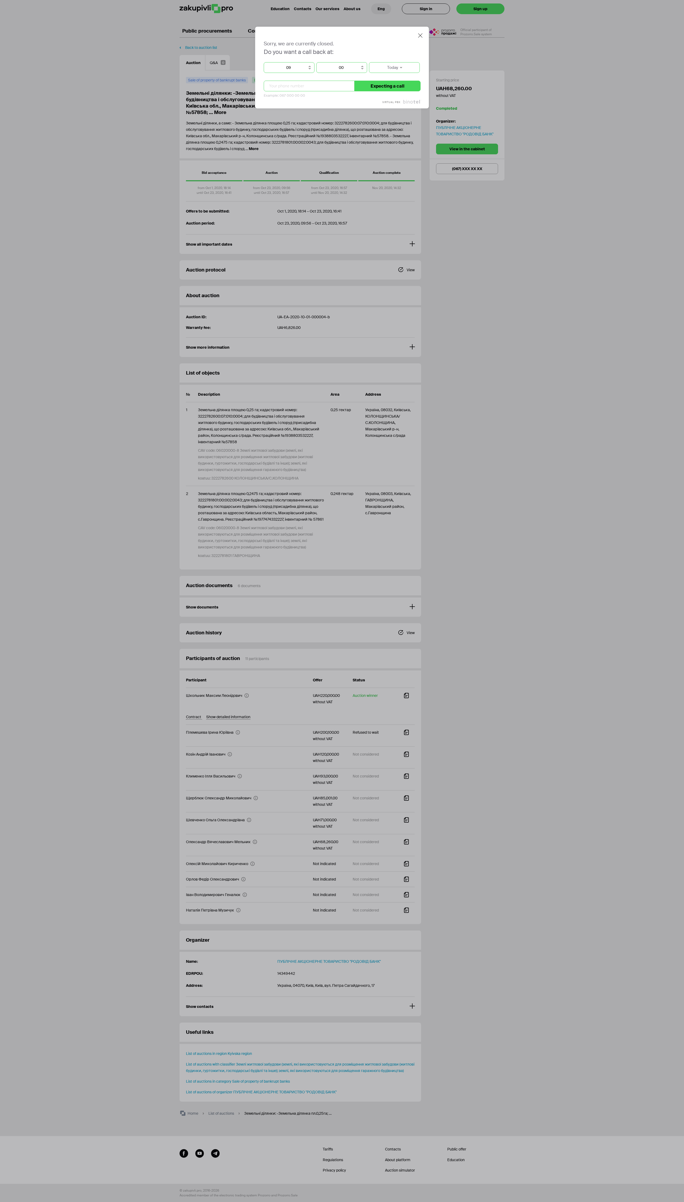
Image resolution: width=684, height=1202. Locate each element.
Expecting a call (388, 86)
